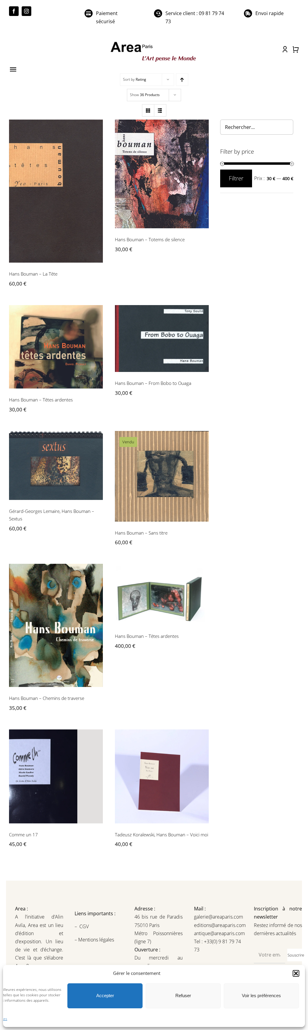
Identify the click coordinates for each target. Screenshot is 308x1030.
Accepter (105, 995)
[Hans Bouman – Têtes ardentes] (56, 347)
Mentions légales (95, 939)
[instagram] (26, 11)
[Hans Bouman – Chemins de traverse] (56, 625)
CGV (84, 926)
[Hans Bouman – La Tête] (56, 191)
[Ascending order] (182, 80)
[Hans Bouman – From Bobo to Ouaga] (162, 338)
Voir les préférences (261, 995)
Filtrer (236, 178)
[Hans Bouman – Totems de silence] (162, 174)
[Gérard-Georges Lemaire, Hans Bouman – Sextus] (56, 465)
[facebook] (14, 11)
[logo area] (154, 42)
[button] (296, 973)
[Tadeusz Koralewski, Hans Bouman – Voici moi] (162, 776)
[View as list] (160, 110)
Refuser (183, 995)
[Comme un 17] (56, 776)
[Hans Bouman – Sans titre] (162, 476)
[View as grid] (148, 110)
